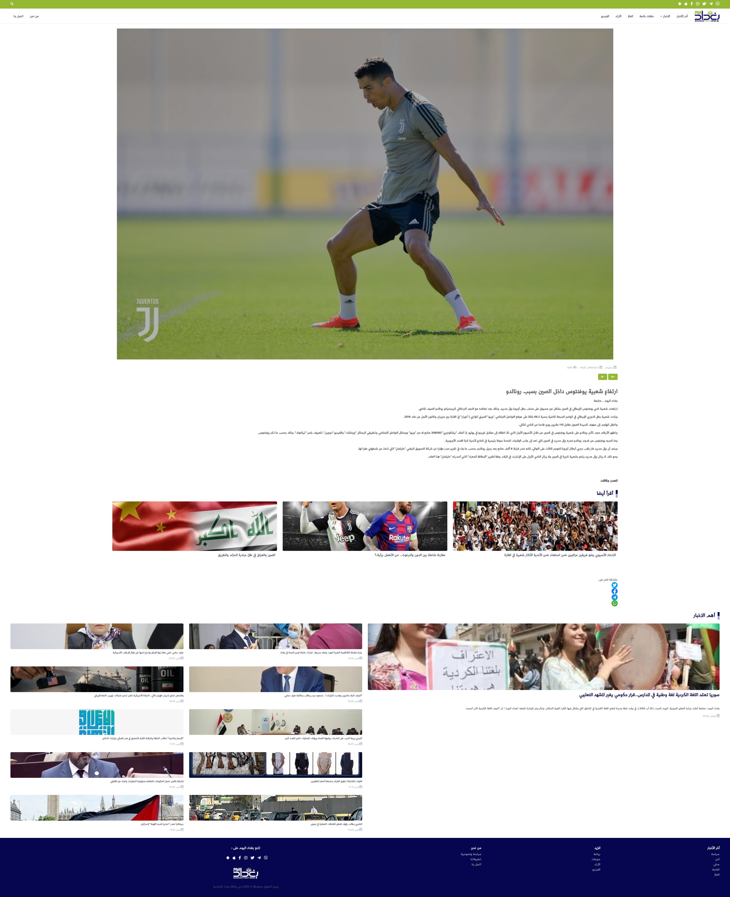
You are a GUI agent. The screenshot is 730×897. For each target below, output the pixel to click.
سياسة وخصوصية (471, 854)
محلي (716, 864)
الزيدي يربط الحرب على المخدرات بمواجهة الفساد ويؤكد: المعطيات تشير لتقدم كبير (323, 738)
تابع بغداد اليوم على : (245, 848)
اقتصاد (716, 869)
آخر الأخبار (682, 16)
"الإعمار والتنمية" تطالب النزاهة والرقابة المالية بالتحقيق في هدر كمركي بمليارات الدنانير (142, 738)
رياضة (597, 854)
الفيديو (605, 16)
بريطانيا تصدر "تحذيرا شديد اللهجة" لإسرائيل (162, 824)
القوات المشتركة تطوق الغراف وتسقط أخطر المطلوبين (336, 781)
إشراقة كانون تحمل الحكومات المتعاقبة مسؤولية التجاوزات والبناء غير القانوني (146, 781)
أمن (717, 859)
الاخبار (666, 16)
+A (613, 376)
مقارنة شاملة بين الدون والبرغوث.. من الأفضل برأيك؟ (410, 555)
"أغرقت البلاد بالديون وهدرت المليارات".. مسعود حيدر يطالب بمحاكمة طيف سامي (323, 695)
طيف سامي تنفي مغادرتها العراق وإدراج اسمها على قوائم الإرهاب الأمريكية (148, 652)
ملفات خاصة (647, 16)
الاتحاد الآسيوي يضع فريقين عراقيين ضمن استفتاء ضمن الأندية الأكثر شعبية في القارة (560, 555)
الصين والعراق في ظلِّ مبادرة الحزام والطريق (246, 555)
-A (602, 376)
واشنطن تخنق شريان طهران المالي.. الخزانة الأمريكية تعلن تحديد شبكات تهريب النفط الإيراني (138, 695)
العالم (630, 16)
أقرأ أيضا (605, 493)
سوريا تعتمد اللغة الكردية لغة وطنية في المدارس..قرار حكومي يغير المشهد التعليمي (649, 694)
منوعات (595, 859)
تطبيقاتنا (476, 859)
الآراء (618, 16)
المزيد (597, 848)
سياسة (715, 854)
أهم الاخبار (704, 615)
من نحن (34, 16)
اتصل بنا (18, 16)
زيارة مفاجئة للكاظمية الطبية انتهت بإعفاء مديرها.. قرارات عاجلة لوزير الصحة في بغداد (321, 652)
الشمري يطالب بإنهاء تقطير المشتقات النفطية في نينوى (336, 824)
